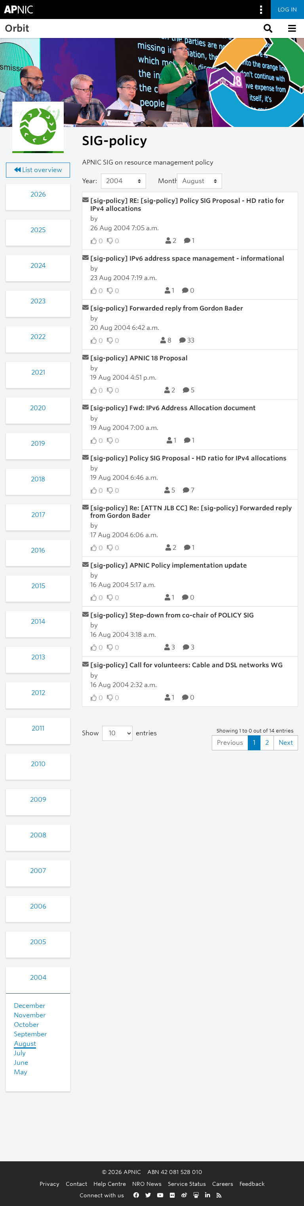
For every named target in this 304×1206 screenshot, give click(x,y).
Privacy (49, 1183)
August (25, 1043)
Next (286, 742)
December (30, 1005)
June (21, 1062)
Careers (222, 1183)
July (20, 1053)
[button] (267, 28)
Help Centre (109, 1183)
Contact (76, 1183)
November (30, 1015)
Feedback (252, 1183)
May (20, 1072)
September (30, 1034)
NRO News (147, 1183)
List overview (41, 170)
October (26, 1024)
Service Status (187, 1183)
